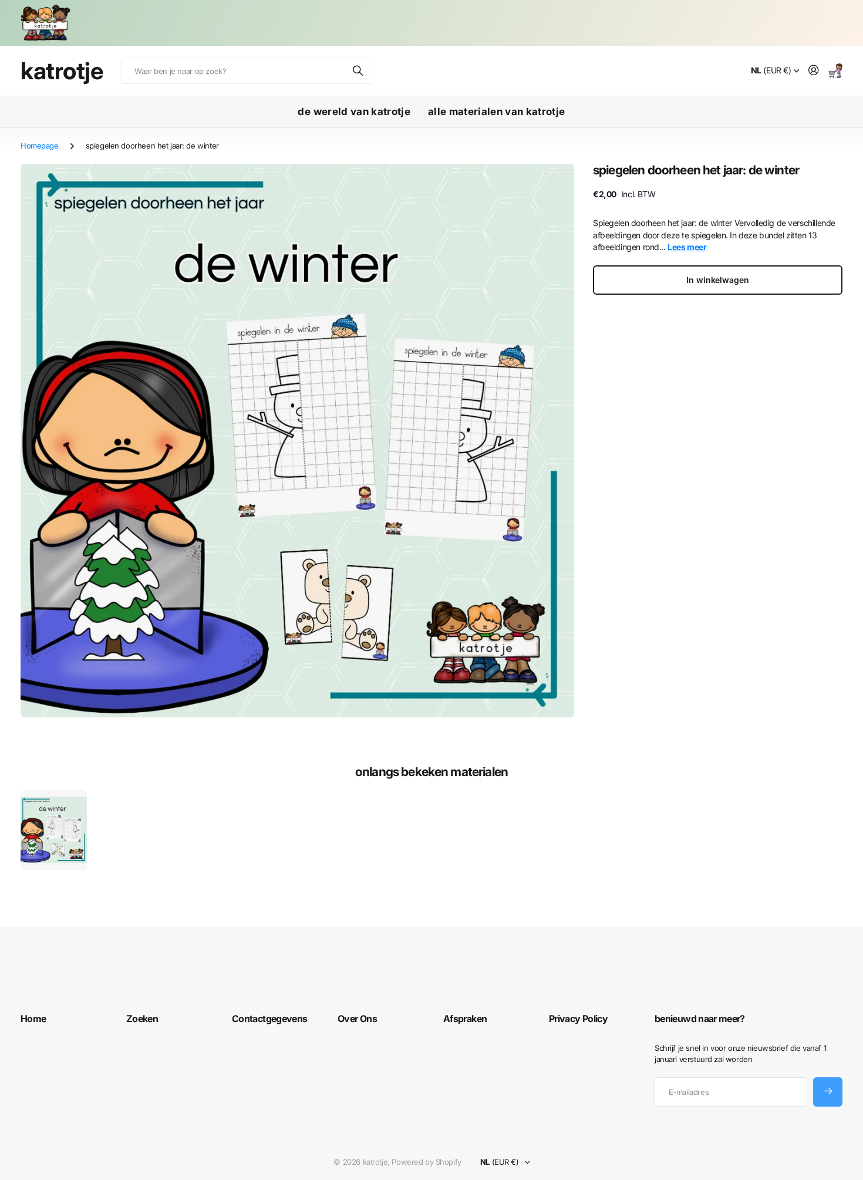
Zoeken (358, 71)
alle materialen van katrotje (496, 111)
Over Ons (357, 1018)
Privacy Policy (578, 1018)
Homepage (40, 145)
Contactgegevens (269, 1018)
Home (33, 1018)
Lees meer (687, 247)
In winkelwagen (717, 280)
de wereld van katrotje (354, 111)
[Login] (813, 70)
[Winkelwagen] (835, 70)
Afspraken (465, 1018)
